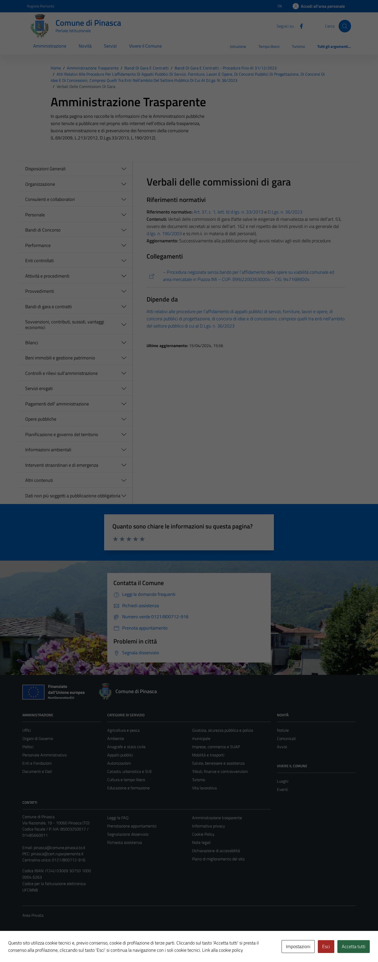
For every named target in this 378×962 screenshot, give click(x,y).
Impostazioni (298, 946)
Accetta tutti (353, 946)
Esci (326, 946)
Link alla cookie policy (222, 950)
